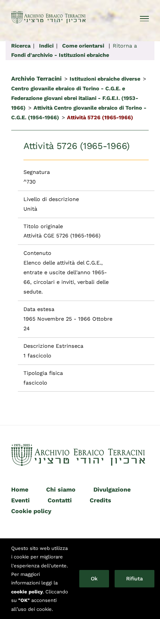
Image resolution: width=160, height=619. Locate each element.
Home (19, 489)
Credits (100, 500)
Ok (94, 578)
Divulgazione (112, 489)
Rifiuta (134, 578)
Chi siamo (61, 489)
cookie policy (27, 591)
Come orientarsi (83, 46)
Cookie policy (31, 511)
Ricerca (21, 46)
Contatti (60, 500)
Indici (46, 46)
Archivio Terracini (36, 78)
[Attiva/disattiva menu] (144, 18)
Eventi (20, 500)
